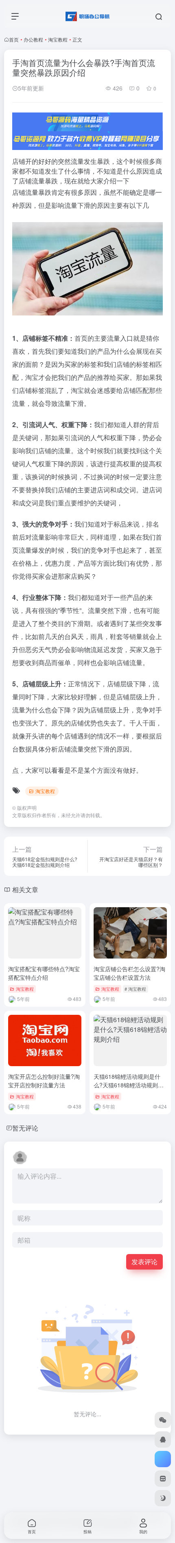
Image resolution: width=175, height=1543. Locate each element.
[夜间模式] (163, 1498)
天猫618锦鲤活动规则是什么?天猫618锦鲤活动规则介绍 (129, 1085)
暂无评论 (25, 1128)
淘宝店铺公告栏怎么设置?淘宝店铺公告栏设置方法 (129, 973)
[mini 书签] (163, 1478)
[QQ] (163, 1439)
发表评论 (144, 1261)
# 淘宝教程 (135, 988)
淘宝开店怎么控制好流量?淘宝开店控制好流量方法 (44, 1080)
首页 (14, 39)
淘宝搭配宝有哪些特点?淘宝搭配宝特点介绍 (44, 973)
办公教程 (33, 39)
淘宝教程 (58, 39)
